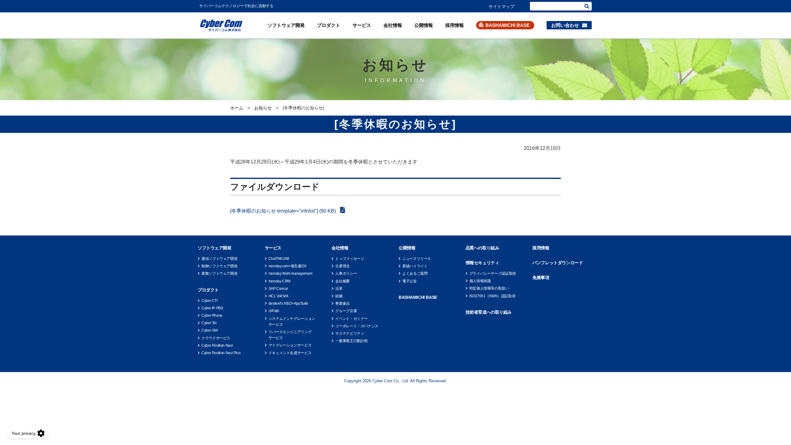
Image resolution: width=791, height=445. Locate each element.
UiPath (274, 311)
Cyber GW (209, 330)
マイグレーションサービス (290, 345)
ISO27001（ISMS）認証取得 (492, 296)
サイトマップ (501, 6)
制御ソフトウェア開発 (219, 266)
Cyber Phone (211, 315)
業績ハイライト (414, 266)
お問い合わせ (565, 25)
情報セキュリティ (482, 262)
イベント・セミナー (351, 318)
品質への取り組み (482, 247)
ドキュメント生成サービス (290, 353)
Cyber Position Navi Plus (220, 353)
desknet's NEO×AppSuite (288, 303)
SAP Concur (278, 288)
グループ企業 (346, 311)
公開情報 (423, 25)
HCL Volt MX (279, 296)
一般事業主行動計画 (351, 341)
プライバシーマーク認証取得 (492, 273)
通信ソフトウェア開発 (219, 258)
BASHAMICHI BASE (507, 25)
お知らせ (263, 107)
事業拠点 (342, 303)
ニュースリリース (416, 258)
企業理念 (342, 266)
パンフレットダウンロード (557, 262)
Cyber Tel (209, 323)
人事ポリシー (346, 273)
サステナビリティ (349, 333)
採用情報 (454, 25)
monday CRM (279, 281)
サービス (362, 25)
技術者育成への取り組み (489, 312)
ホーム (236, 107)
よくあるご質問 (414, 273)
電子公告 (409, 281)
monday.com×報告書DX (288, 266)
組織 (338, 296)
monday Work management (290, 273)
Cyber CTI (209, 301)
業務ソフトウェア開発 (219, 273)
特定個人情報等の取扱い (489, 288)
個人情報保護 (480, 281)
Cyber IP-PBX (212, 308)
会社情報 (392, 25)
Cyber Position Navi (217, 345)
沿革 (338, 288)
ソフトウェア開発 (286, 25)
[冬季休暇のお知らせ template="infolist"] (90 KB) (283, 211)
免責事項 (540, 277)
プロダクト (328, 25)
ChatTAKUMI (279, 258)
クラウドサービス (215, 338)
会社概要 (342, 281)
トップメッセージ (349, 258)
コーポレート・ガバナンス (357, 326)
